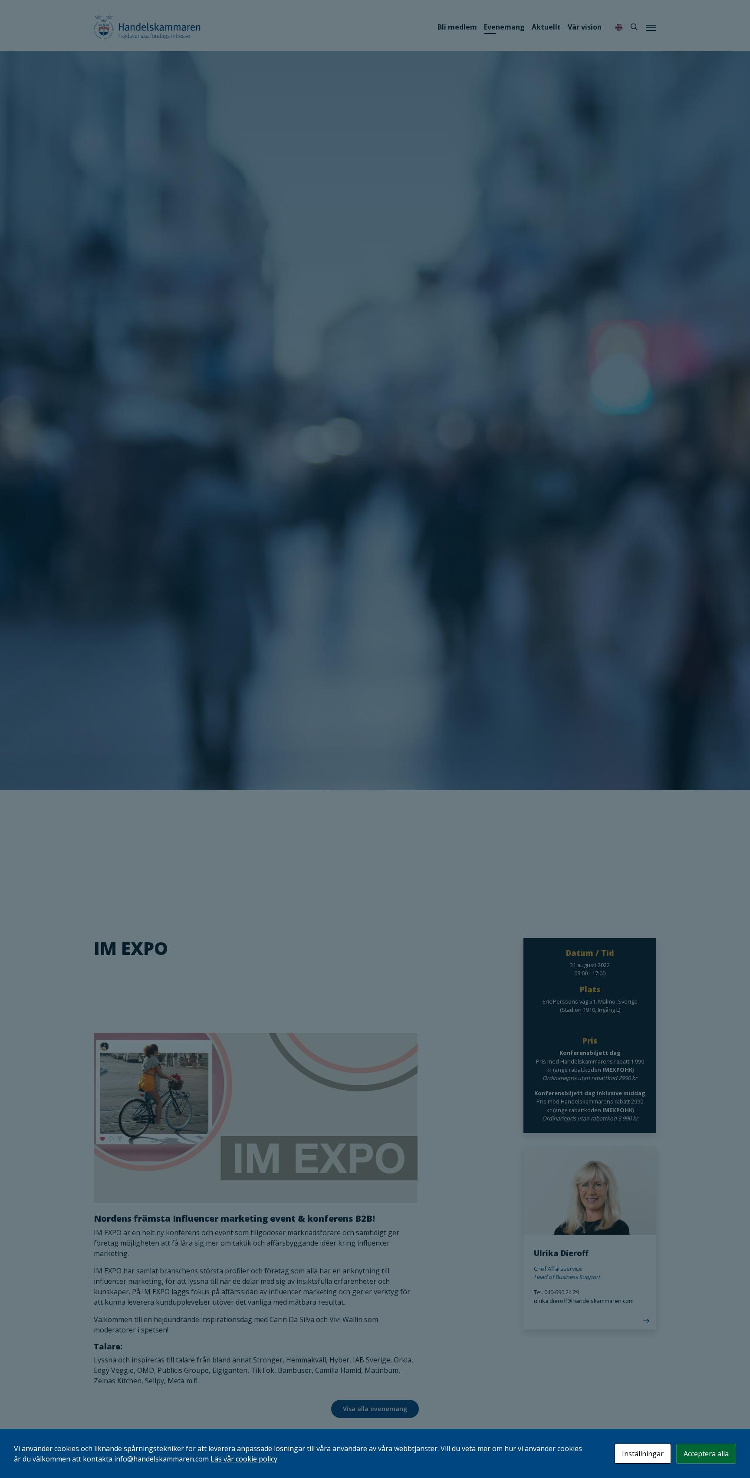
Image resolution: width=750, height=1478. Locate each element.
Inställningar (643, 1453)
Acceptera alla (706, 1453)
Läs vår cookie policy (244, 1459)
